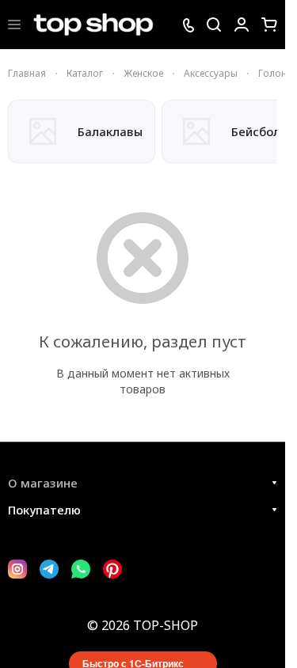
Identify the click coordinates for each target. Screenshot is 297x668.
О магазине (43, 483)
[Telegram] (49, 569)
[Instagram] (17, 569)
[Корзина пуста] (269, 24)
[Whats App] (80, 569)
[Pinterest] (112, 569)
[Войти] (241, 24)
